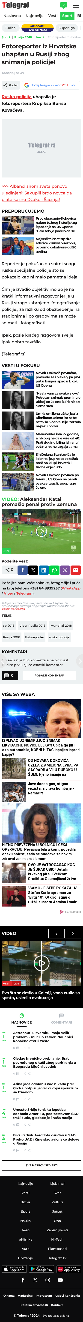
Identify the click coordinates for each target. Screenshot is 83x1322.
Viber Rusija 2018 (32, 625)
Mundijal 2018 (61, 625)
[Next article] (79, 661)
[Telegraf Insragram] (47, 1280)
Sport (6, 37)
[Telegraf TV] (60, 1280)
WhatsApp (71, 588)
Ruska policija (17, 96)
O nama (9, 1295)
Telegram (24, 593)
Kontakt (57, 1305)
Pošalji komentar (49, 675)
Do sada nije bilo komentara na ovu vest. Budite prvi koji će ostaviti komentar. (35, 662)
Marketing (25, 1295)
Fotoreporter (34, 637)
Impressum (44, 1295)
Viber (8, 593)
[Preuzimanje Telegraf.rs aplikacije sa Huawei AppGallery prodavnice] (68, 1269)
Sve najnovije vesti (42, 1165)
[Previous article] (3, 661)
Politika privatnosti (34, 1305)
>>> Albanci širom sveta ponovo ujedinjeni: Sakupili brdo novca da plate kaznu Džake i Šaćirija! (37, 193)
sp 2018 (8, 625)
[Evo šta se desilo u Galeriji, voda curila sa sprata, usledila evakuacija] (41, 963)
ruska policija (59, 637)
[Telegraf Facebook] (22, 1280)
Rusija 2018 (23, 37)
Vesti (40, 37)
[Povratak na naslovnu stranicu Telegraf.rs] (15, 5)
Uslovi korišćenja (13, 608)
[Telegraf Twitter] (35, 1280)
